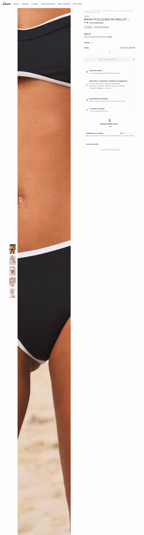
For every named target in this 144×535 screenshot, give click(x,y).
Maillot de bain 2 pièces (109, 11)
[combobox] (109, 52)
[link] (16, 4)
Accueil (86, 11)
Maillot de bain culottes (93, 12)
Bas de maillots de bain (126, 11)
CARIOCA (86, 16)
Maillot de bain (95, 11)
